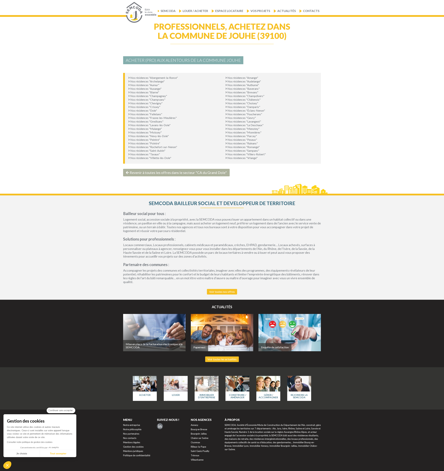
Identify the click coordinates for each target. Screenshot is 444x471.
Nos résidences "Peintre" (145, 139)
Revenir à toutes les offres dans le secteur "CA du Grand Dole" (178, 172)
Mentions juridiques (133, 451)
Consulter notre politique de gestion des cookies (29, 442)
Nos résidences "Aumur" (144, 85)
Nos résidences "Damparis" (243, 106)
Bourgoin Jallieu (199, 433)
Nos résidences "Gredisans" (146, 121)
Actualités (286, 11)
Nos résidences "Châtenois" (244, 99)
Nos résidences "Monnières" (244, 132)
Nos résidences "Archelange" (147, 81)
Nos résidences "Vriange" (242, 157)
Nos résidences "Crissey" (145, 106)
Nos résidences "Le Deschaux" (245, 125)
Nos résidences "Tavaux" (145, 154)
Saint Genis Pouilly (200, 451)
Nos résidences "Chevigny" (146, 103)
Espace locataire (229, 11)
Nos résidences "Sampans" (243, 150)
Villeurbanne (197, 459)
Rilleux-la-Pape (198, 446)
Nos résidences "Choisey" (242, 103)
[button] (7, 465)
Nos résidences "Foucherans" (244, 114)
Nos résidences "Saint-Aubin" (147, 150)
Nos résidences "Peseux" (242, 139)
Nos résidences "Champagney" (148, 96)
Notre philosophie (132, 429)
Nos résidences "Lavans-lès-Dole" (150, 125)
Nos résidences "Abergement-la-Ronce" (154, 77)
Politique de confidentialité (136, 455)
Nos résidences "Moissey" (146, 132)
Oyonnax (195, 442)
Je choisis (21, 453)
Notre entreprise (131, 425)
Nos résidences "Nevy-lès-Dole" (149, 136)
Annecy (194, 425)
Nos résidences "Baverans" (243, 88)
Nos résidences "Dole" (143, 110)
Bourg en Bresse (199, 429)
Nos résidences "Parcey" (242, 136)
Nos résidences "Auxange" (145, 88)
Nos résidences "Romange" (243, 147)
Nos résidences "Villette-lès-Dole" (150, 157)
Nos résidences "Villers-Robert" (246, 154)
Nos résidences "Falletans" (146, 114)
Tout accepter (58, 453)
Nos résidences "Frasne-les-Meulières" (153, 117)
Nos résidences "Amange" (242, 77)
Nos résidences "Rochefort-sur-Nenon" (153, 147)
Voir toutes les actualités (222, 359)
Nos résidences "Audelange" (244, 81)
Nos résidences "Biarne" (144, 92)
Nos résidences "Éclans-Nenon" (246, 110)
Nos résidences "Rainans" (242, 143)
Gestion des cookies (133, 446)
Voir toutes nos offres (222, 291)
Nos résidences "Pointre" (145, 143)
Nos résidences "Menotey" (243, 128)
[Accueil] (133, 12)
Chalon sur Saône (199, 438)
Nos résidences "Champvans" (147, 99)
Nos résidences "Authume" (243, 85)
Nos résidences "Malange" (146, 128)
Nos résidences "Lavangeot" (244, 121)
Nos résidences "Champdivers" (245, 96)
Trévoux (195, 455)
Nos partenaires (131, 433)
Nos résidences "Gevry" (241, 117)
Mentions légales (131, 442)
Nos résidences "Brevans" (242, 92)
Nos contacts (129, 438)
